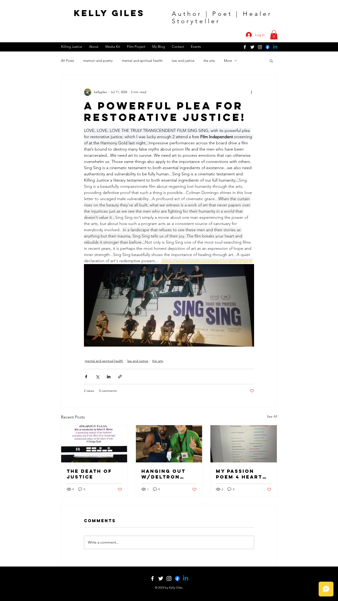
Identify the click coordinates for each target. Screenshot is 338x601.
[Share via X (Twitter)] (97, 376)
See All (272, 416)
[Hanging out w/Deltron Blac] (169, 443)
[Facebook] (267, 47)
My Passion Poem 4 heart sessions (239, 474)
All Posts (67, 60)
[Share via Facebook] (86, 376)
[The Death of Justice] (94, 443)
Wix (185, 591)
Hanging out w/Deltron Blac (163, 474)
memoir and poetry (98, 60)
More (228, 60)
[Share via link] (120, 376)
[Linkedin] (275, 47)
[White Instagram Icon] (260, 47)
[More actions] (251, 92)
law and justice (183, 60)
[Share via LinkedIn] (108, 376)
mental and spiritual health (142, 60)
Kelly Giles (109, 13)
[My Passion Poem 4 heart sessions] (243, 443)
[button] (274, 35)
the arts (209, 60)
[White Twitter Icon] (252, 47)
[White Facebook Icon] (244, 47)
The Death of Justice (89, 474)
